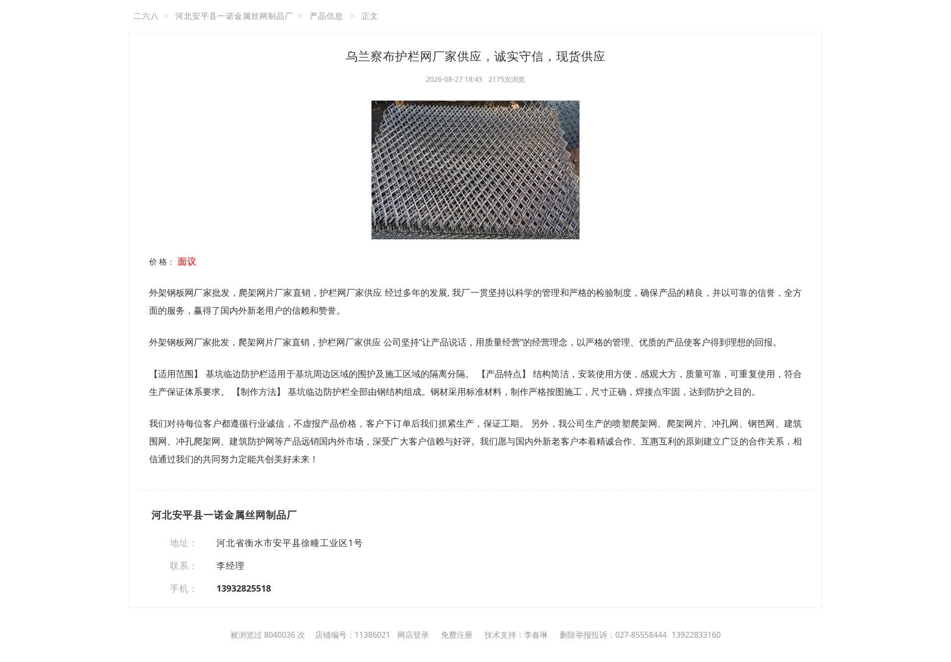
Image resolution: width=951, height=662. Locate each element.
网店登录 (413, 634)
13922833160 (696, 634)
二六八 (146, 15)
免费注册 (457, 634)
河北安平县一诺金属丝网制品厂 (234, 15)
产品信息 (326, 15)
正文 (370, 15)
